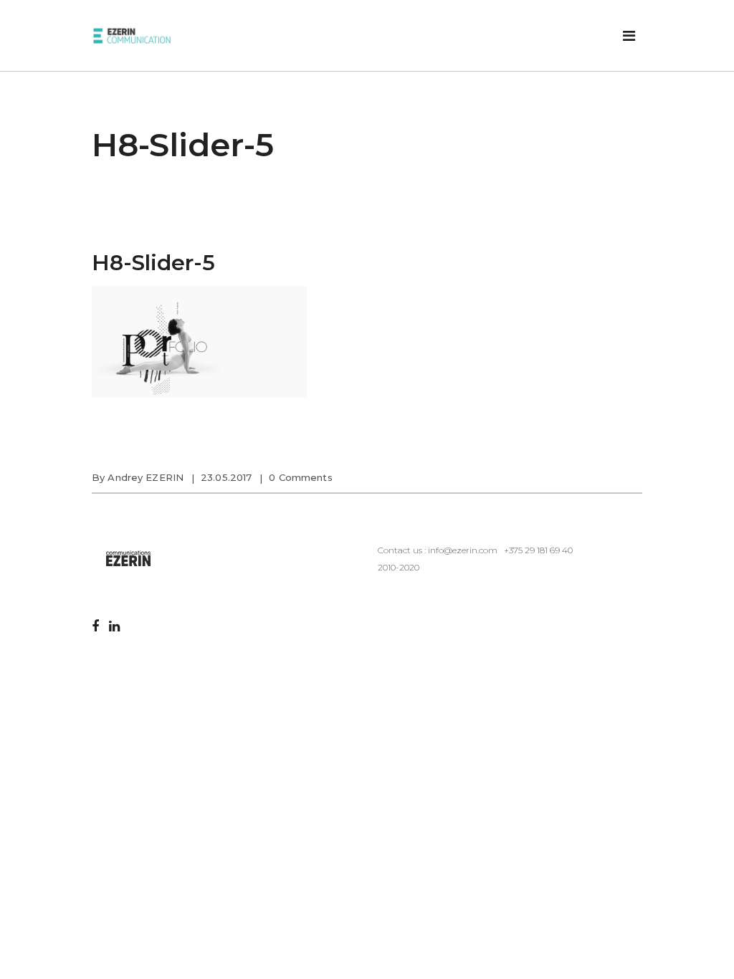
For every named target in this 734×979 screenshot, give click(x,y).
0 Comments (300, 477)
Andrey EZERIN (146, 477)
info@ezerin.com (462, 550)
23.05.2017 (226, 477)
